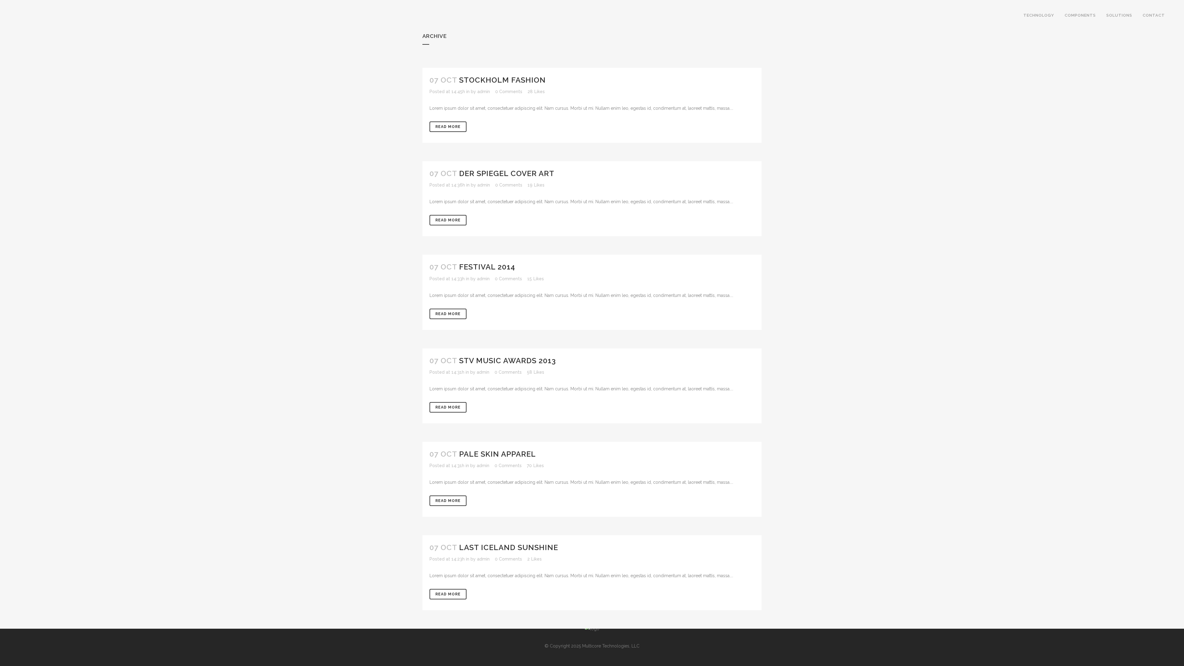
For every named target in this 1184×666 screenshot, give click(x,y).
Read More (448, 127)
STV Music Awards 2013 (507, 360)
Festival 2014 (487, 266)
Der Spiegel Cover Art (506, 173)
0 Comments (508, 91)
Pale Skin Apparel (497, 454)
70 (535, 465)
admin (483, 91)
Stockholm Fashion (502, 80)
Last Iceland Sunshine (508, 547)
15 (535, 279)
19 (536, 185)
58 (535, 372)
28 (536, 91)
